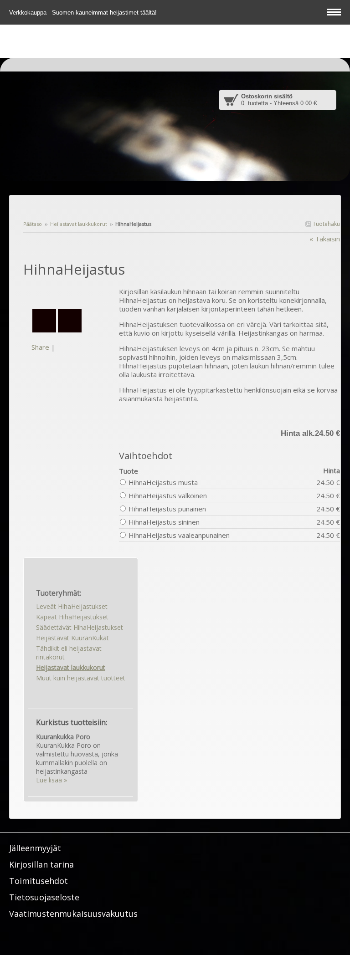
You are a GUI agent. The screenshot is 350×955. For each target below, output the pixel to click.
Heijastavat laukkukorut (78, 223)
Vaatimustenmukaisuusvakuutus (73, 913)
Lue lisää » (51, 780)
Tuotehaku (325, 224)
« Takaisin (324, 238)
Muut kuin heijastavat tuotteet (80, 678)
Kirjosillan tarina (41, 864)
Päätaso (32, 223)
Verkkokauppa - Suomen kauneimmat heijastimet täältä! (84, 12)
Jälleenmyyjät (35, 848)
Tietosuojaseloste (44, 897)
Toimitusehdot (38, 880)
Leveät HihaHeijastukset (72, 606)
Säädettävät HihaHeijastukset (79, 627)
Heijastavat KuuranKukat (72, 637)
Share (40, 347)
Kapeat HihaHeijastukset (72, 617)
